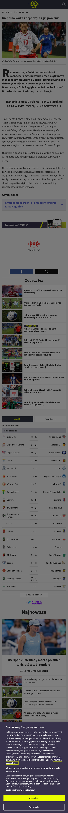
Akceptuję (34, 798)
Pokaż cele (34, 807)
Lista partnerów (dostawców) (20, 790)
